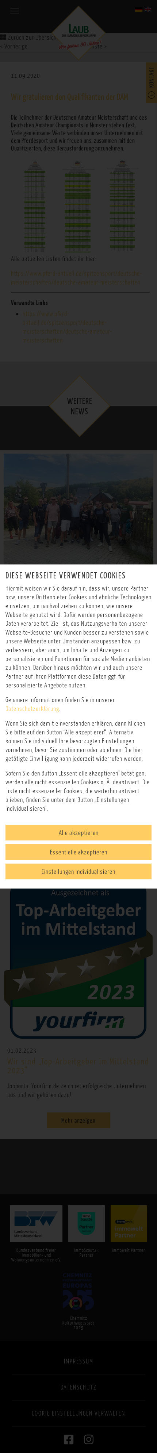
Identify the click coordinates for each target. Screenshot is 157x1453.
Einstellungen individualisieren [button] (78, 871)
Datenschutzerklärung (32, 708)
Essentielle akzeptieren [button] (78, 852)
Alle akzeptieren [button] (79, 832)
